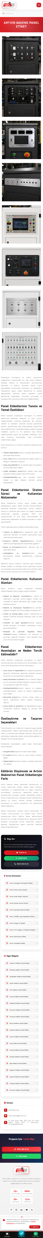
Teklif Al (23, 853)
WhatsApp (22, 858)
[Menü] (39, 5)
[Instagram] (16, 1210)
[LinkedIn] (22, 1210)
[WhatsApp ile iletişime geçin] (32, 1210)
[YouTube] (27, 1210)
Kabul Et (35, 1227)
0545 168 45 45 (22, 864)
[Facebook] (11, 1210)
